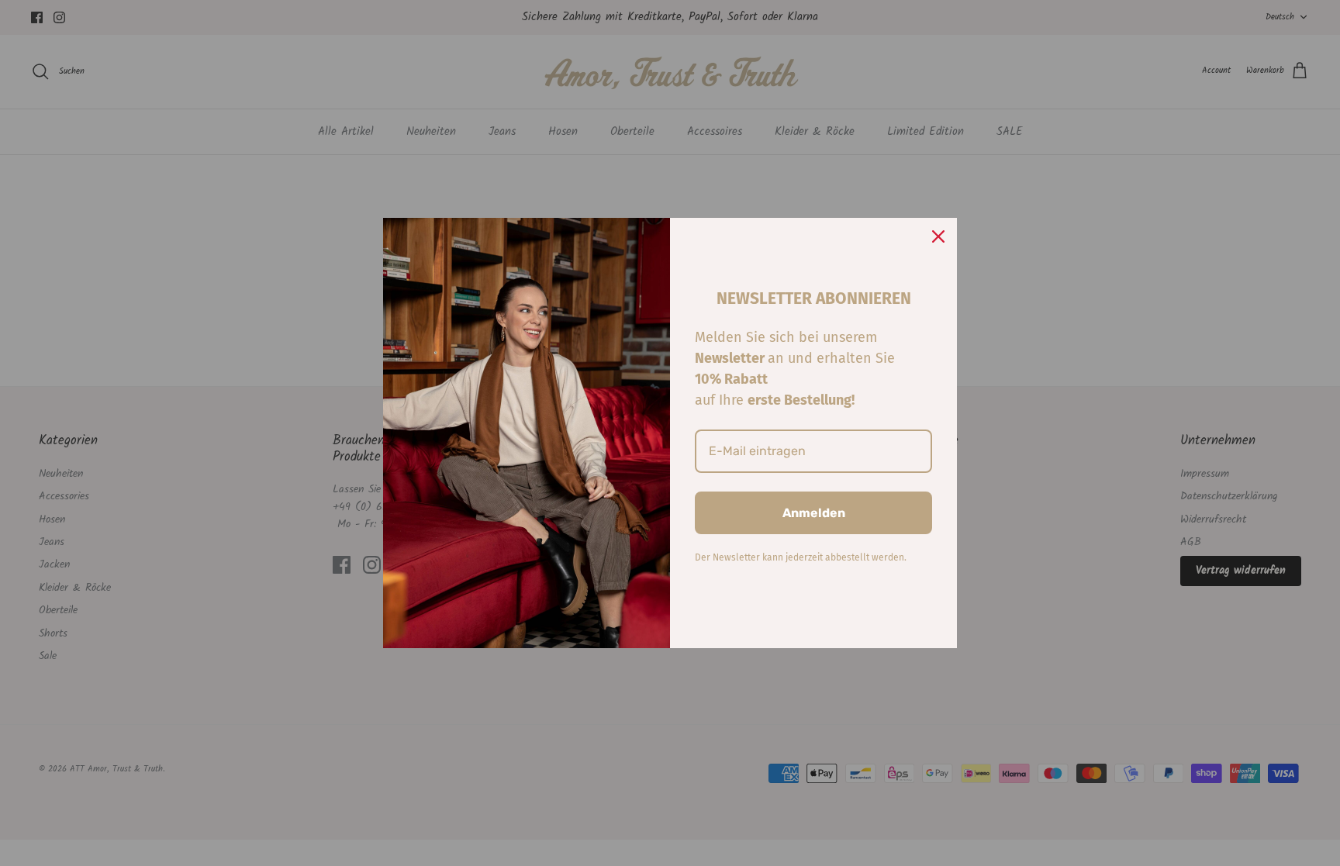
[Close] (938, 236)
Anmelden (813, 512)
